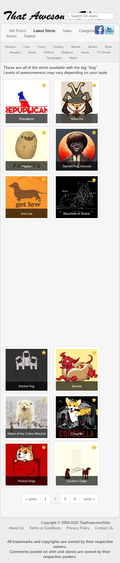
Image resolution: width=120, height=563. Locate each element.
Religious (67, 52)
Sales (67, 31)
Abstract (10, 46)
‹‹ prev (31, 499)
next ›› (89, 499)
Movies (92, 46)
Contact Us (104, 528)
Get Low (26, 213)
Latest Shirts (44, 31)
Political (49, 52)
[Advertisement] (60, 281)
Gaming (58, 46)
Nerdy (32, 52)
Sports (85, 52)
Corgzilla (77, 433)
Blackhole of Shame (76, 213)
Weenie (77, 386)
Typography (54, 57)
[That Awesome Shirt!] (53, 19)
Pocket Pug (26, 386)
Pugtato (26, 166)
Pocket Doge (26, 481)
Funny (41, 46)
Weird (73, 57)
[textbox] (89, 16)
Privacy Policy (78, 528)
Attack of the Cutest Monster (26, 433)
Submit (29, 36)
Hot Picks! (17, 31)
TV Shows (103, 52)
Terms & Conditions (45, 528)
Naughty (15, 52)
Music (108, 46)
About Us (16, 528)
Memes (75, 46)
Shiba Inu (77, 118)
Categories (87, 31)
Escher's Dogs (77, 481)
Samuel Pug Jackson (77, 166)
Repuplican (26, 118)
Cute (26, 46)
